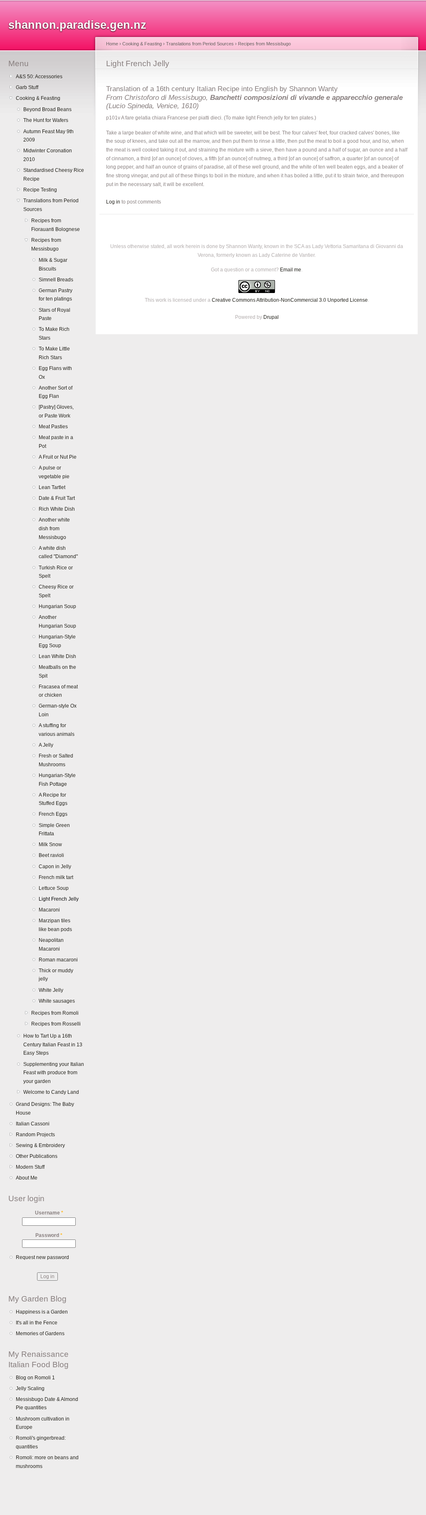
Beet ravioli (51, 855)
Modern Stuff (30, 1167)
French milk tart (56, 877)
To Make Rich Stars (54, 333)
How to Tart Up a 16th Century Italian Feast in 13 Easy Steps (52, 1044)
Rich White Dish (57, 509)
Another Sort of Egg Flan (55, 392)
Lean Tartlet (52, 487)
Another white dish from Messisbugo (54, 528)
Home (112, 43)
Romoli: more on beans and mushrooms (47, 1462)
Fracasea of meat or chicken (58, 691)
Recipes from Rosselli (56, 1024)
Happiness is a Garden (42, 1312)
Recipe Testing (40, 190)
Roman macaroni (58, 960)
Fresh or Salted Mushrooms (56, 760)
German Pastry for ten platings (55, 295)
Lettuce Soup (54, 888)
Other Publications (36, 1156)
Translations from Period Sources (51, 205)
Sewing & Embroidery (40, 1145)
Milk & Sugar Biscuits (53, 264)
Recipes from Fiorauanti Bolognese (55, 225)
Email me (290, 270)
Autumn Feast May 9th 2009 (48, 136)
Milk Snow (50, 844)
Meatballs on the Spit (57, 671)
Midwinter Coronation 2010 (47, 155)
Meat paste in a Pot (56, 442)
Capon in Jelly (55, 866)
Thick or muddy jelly (56, 975)
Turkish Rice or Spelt (56, 572)
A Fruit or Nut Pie (58, 457)
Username (49, 1213)
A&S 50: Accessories (39, 76)
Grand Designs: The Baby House (45, 1108)
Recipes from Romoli (55, 1013)
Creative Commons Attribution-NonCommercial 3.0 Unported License (290, 300)
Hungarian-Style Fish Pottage (57, 779)
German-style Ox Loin (58, 710)
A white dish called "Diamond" (58, 552)
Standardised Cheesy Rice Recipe (53, 174)
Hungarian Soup (57, 606)
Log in (113, 202)
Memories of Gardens (40, 1333)
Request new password (42, 1257)
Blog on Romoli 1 (35, 1378)
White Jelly (51, 990)
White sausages (57, 1001)
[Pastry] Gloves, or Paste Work (56, 411)
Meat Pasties (53, 427)
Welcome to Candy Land (51, 1092)
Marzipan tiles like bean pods (55, 925)
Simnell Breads (56, 280)
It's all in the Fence (36, 1323)
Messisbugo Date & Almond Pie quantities (47, 1403)
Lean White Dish (57, 656)
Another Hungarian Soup (57, 621)
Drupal (271, 317)
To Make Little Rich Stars (54, 353)
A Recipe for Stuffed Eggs (53, 799)
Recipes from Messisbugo (46, 244)
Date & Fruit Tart (57, 498)
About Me (26, 1178)
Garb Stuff (27, 87)
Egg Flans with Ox (55, 372)
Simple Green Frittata (54, 829)
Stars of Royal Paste (54, 314)
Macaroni (49, 910)
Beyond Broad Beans (47, 109)
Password (48, 1235)
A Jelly (46, 745)
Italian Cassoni (33, 1124)
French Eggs (53, 814)
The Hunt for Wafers (45, 120)
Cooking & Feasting (38, 98)
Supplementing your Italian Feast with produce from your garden (53, 1072)
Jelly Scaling (30, 1388)
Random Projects (35, 1134)
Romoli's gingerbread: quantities (41, 1442)
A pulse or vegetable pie (54, 472)
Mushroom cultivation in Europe (42, 1423)
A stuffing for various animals (56, 730)
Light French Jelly (59, 899)
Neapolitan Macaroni (51, 944)
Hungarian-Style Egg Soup (57, 641)
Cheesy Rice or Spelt (56, 591)
